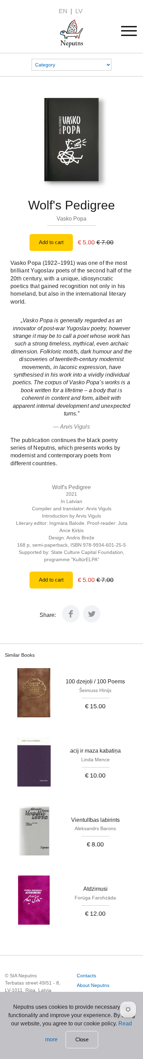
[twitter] (91, 620)
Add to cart (51, 242)
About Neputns (93, 985)
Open (133, 33)
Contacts (86, 975)
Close (82, 1039)
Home (61, 24)
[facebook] (70, 620)
